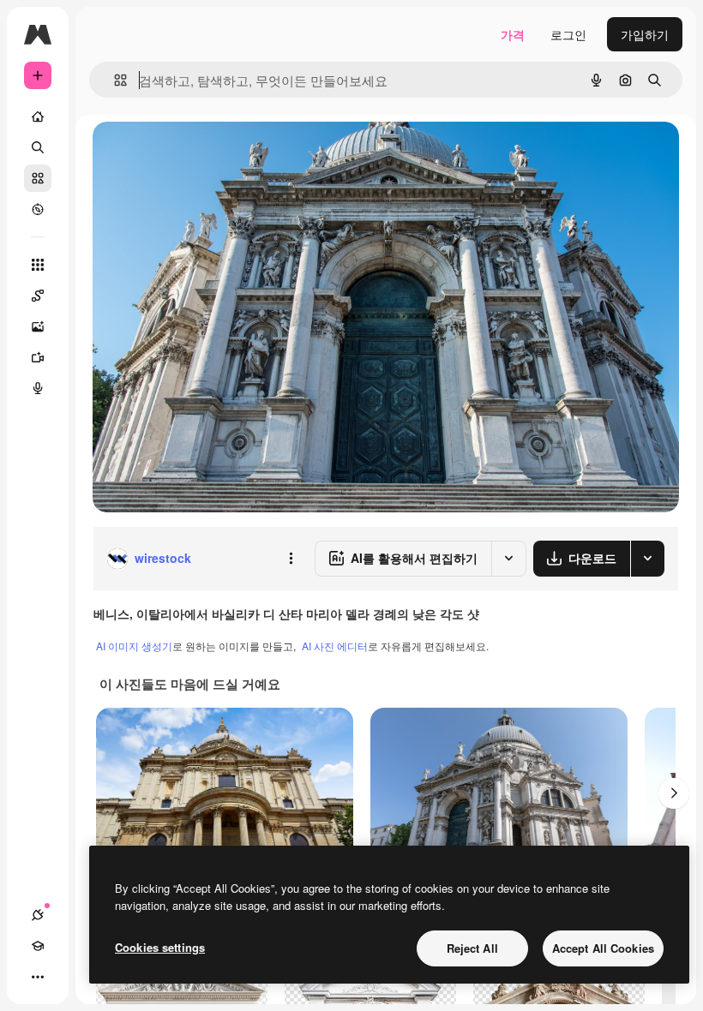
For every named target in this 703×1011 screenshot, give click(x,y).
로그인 (568, 34)
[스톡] (37, 178)
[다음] (673, 793)
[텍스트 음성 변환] (37, 388)
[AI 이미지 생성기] (37, 326)
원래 (191, 154)
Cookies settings (160, 947)
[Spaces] (37, 295)
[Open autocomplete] (113, 80)
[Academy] (37, 946)
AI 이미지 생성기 (134, 645)
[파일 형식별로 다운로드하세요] (647, 559)
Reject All (472, 948)
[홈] (37, 116)
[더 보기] (37, 976)
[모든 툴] (37, 264)
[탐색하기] (37, 209)
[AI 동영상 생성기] (37, 357)
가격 (513, 34)
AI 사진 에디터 (335, 645)
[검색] (37, 147)
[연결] (37, 915)
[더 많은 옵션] (290, 558)
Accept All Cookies (603, 948)
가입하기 (645, 34)
